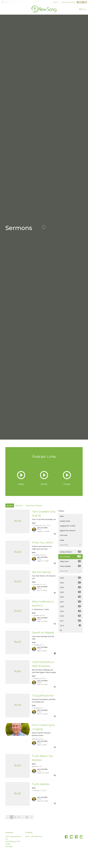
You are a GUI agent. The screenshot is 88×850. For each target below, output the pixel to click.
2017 (70, 621)
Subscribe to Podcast (34, 505)
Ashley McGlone (70, 552)
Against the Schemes (67, 530)
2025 (70, 582)
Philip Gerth (70, 561)
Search (55, 2)
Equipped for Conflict (67, 526)
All (61, 630)
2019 (70, 611)
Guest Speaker (70, 566)
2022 (70, 597)
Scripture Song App (68, 2)
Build (62, 516)
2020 (70, 606)
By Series (19, 505)
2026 (70, 578)
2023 (70, 592)
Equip (62, 540)
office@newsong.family (37, 836)
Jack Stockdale (70, 556)
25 (27, 817)
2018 (70, 616)
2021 (70, 602)
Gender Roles (65, 521)
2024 (70, 587)
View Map (9, 846)
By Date (10, 505)
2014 (70, 625)
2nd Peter (64, 535)
